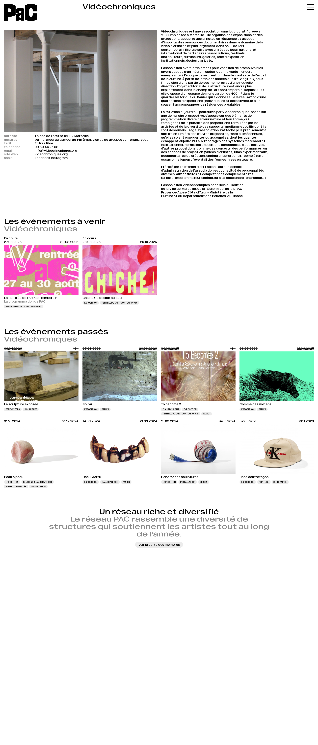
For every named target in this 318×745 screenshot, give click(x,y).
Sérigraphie (280, 482)
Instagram (59, 158)
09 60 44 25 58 (46, 147)
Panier (105, 409)
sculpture (31, 409)
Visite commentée (16, 486)
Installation (38, 486)
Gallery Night (171, 409)
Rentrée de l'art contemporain (23, 306)
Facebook (42, 158)
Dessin (204, 482)
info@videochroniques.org (56, 151)
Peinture (264, 482)
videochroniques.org (51, 154)
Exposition (90, 303)
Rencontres (13, 409)
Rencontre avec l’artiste (37, 482)
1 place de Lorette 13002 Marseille (62, 136)
